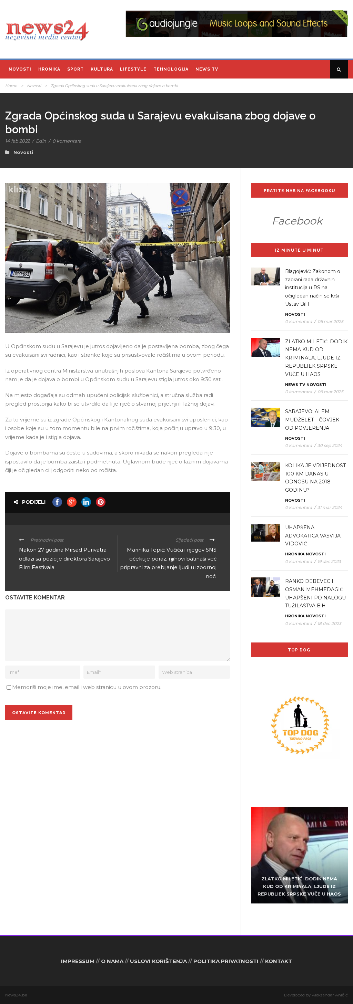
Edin (41, 141)
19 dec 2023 (329, 561)
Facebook (297, 221)
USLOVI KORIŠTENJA (158, 961)
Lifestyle (133, 69)
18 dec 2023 (329, 623)
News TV (206, 69)
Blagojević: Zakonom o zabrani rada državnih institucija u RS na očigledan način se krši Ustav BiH (312, 287)
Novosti (20, 69)
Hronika (49, 69)
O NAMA (112, 961)
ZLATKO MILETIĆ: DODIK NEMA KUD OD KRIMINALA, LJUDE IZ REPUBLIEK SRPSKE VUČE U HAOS (316, 357)
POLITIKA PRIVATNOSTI (226, 961)
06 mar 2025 (330, 321)
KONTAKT (278, 961)
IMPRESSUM (77, 961)
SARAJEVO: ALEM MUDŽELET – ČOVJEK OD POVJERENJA (312, 419)
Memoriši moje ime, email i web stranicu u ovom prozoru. (86, 687)
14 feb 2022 (17, 141)
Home (11, 85)
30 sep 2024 (329, 445)
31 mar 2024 (329, 507)
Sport (75, 69)
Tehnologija (171, 69)
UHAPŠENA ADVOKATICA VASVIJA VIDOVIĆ (313, 535)
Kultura (102, 69)
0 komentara (66, 141)
